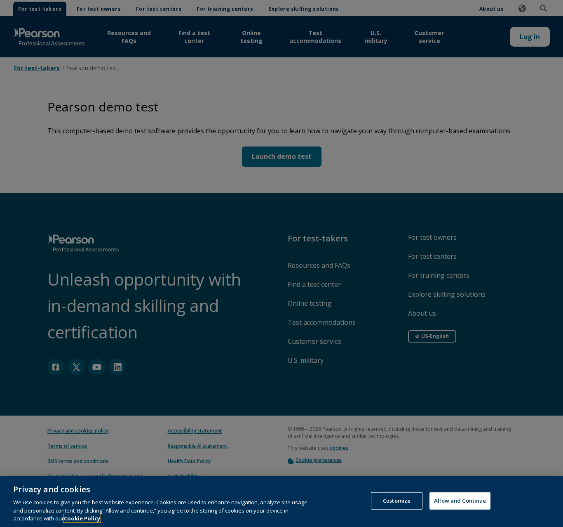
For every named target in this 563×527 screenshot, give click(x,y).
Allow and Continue (460, 500)
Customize (397, 500)
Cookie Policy (82, 518)
